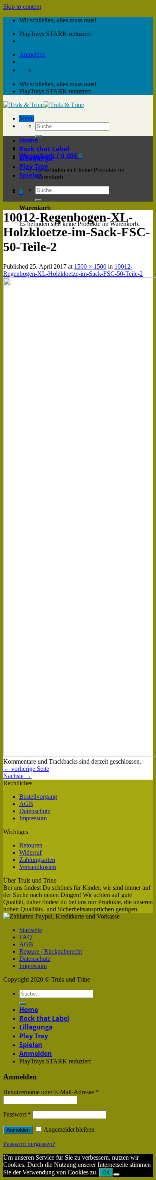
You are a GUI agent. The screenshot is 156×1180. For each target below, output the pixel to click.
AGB (26, 803)
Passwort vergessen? (29, 1143)
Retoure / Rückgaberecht (50, 951)
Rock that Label (44, 149)
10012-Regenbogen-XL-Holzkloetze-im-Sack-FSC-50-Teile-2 (73, 270)
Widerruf (30, 852)
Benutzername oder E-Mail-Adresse (51, 1092)
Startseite (30, 930)
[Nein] (116, 1174)
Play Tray (33, 166)
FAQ (25, 937)
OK (106, 1173)
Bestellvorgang (38, 796)
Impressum (33, 818)
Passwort (17, 1114)
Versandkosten (37, 866)
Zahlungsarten (37, 859)
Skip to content (22, 6)
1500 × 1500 (90, 266)
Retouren (30, 845)
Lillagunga (36, 157)
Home (28, 140)
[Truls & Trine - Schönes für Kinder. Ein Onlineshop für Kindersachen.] (43, 104)
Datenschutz (34, 811)
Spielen (30, 175)
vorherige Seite (26, 768)
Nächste (17, 775)
